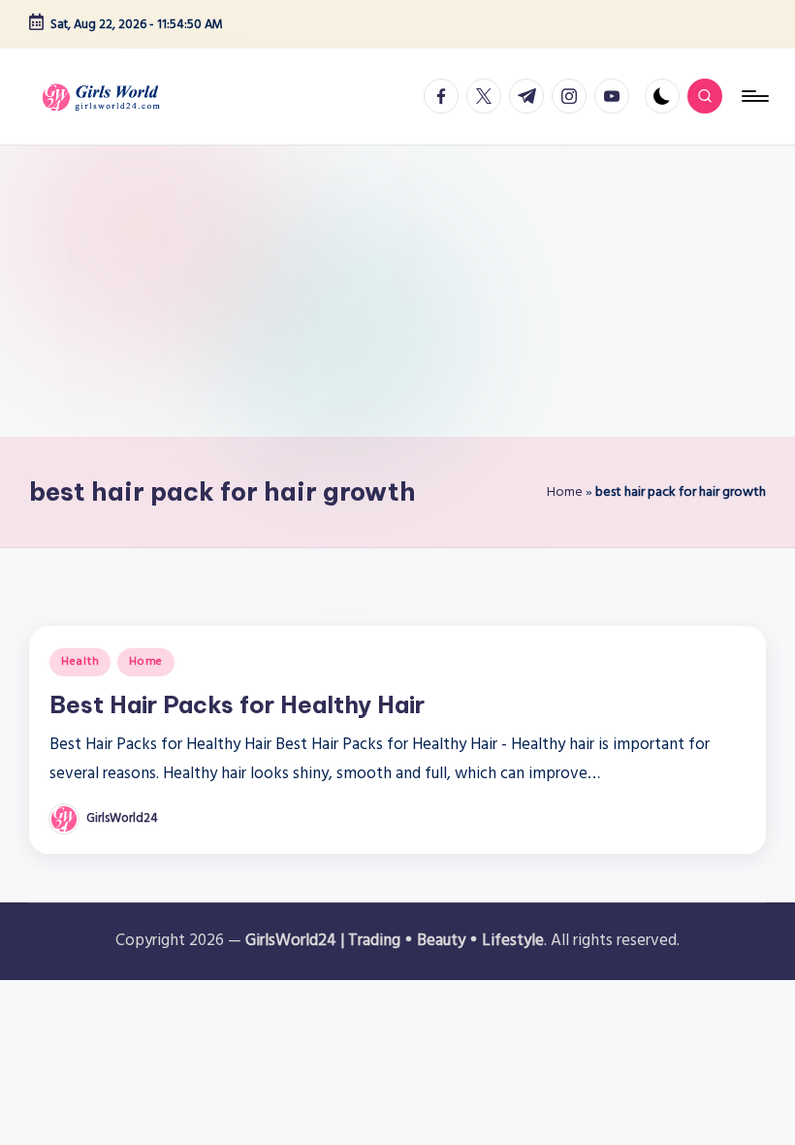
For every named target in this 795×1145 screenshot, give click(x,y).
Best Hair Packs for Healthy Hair (237, 704)
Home (565, 491)
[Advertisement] (397, 291)
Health (80, 661)
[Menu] (754, 96)
